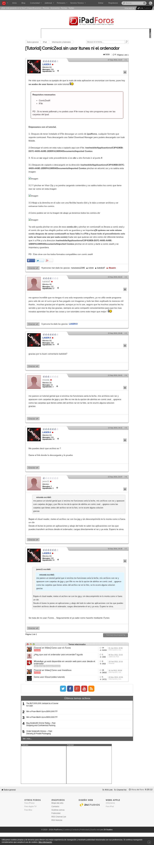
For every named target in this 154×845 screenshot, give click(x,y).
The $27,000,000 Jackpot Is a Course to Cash (42, 704)
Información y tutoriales (61, 42)
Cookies (66, 830)
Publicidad (84, 830)
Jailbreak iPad (114, 657)
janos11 (45, 481)
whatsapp (49, 666)
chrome (57, 666)
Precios (46, 8)
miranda (45, 380)
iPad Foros (96, 21)
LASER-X (46, 64)
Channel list (121, 790)
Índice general (33, 42)
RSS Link (108, 790)
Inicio (14, 3)
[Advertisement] (43, 765)
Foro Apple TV (30, 807)
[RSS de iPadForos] (91, 689)
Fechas (64, 8)
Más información (45, 842)
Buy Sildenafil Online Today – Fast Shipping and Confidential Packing (40, 724)
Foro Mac (28, 810)
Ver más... (27, 739)
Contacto (75, 830)
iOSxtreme (110, 803)
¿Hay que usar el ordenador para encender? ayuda (58, 655)
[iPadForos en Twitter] (63, 689)
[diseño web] (144, 8)
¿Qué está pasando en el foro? (13, 8)
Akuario (112, 268)
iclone (91, 268)
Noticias (111, 663)
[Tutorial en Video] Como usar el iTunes (52, 648)
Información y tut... (115, 650)
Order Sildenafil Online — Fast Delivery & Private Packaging (39, 732)
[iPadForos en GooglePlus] (77, 689)
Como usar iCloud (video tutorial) (49, 677)
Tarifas (71, 8)
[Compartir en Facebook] (31, 260)
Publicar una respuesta (115, 635)
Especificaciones (34, 8)
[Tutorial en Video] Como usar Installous (52, 670)
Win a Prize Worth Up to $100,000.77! (41, 712)
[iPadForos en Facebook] (70, 689)
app (36, 666)
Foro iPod (110, 807)
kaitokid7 (101, 268)
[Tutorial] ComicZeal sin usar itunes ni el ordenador (72, 48)
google (42, 666)
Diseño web (95, 830)
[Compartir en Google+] (49, 260)
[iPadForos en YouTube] (84, 689)
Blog (23, 3)
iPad (45, 42)
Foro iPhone (29, 803)
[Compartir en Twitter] (40, 260)
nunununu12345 (78, 268)
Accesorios (55, 8)
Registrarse (113, 3)
